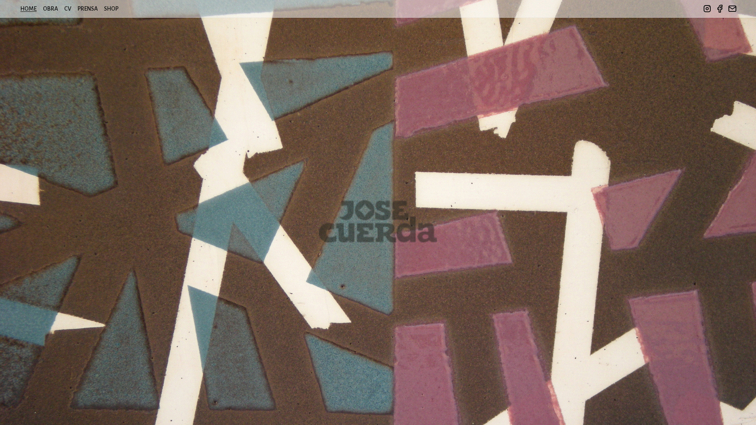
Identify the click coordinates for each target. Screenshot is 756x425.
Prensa (88, 9)
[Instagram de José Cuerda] (707, 8)
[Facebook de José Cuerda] (719, 8)
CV (67, 9)
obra (50, 9)
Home (28, 9)
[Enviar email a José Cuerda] (732, 8)
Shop (111, 9)
